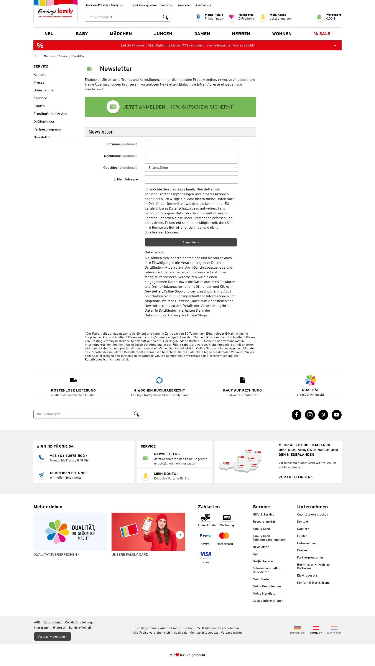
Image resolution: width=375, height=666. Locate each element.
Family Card (167, 5)
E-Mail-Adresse (126, 179)
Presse (302, 550)
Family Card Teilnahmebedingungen (269, 537)
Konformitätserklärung (313, 582)
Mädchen (121, 33)
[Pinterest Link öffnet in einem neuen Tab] (323, 415)
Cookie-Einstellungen (80, 622)
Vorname (122, 144)
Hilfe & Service (202, 5)
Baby (82, 33)
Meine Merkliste (264, 593)
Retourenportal (264, 521)
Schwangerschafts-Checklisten (266, 570)
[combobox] (123, 17)
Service (63, 56)
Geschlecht (120, 167)
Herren (241, 33)
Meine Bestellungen (267, 586)
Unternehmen (307, 543)
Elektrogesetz (307, 575)
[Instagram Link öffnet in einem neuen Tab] (310, 415)
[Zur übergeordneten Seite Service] (36, 55)
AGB (37, 622)
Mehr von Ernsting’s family (102, 5)
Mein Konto (261, 579)
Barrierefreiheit (80, 627)
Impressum (41, 627)
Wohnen (282, 33)
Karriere (303, 528)
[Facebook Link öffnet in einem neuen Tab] (297, 415)
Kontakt (302, 521)
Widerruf (59, 627)
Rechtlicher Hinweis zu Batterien (313, 566)
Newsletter (184, 5)
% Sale (322, 33)
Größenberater (263, 561)
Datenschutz (53, 622)
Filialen (302, 536)
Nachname (121, 156)
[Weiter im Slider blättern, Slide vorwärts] (180, 534)
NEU (49, 33)
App (255, 554)
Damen (202, 33)
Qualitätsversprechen (144, 5)
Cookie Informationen (268, 600)
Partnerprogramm (310, 557)
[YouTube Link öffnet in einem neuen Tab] (337, 415)
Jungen (163, 33)
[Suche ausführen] (165, 17)
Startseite (49, 56)
